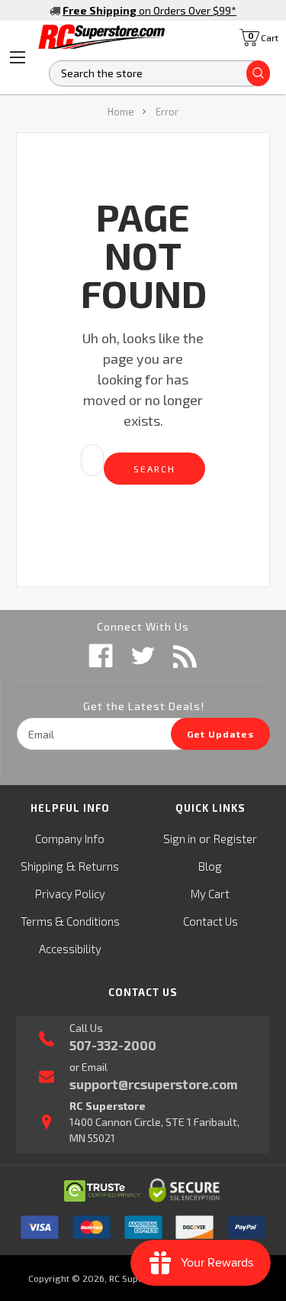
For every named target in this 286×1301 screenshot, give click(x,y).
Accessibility (70, 948)
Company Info (69, 838)
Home (121, 111)
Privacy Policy (70, 893)
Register (235, 838)
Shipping (42, 866)
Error (167, 111)
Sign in (179, 838)
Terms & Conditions (70, 921)
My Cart (210, 893)
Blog (210, 866)
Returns (99, 866)
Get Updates (220, 733)
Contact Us (210, 921)
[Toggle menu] (17, 57)
